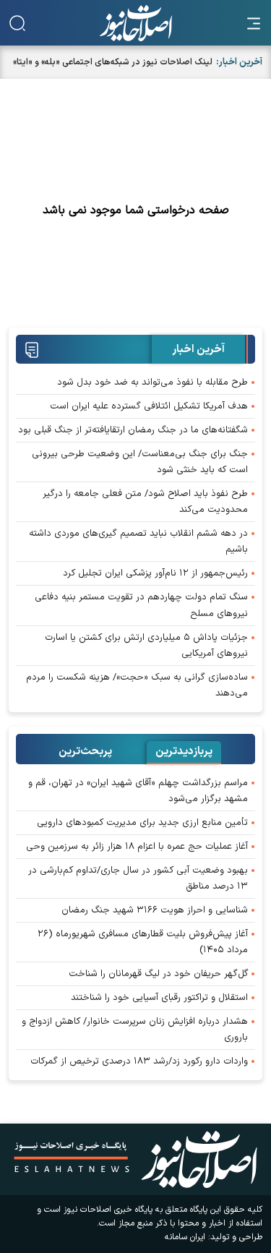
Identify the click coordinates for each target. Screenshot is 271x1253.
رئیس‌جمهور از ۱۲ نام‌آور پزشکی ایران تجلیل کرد (155, 573)
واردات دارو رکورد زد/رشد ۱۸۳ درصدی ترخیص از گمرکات (139, 1061)
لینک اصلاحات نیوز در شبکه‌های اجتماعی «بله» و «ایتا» (112, 62)
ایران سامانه (185, 1237)
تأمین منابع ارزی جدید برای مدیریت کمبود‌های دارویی (142, 823)
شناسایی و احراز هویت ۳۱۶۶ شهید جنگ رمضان (154, 910)
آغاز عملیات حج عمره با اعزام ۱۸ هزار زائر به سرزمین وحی (137, 846)
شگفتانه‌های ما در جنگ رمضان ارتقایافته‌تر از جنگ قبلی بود (133, 430)
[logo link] (136, 23)
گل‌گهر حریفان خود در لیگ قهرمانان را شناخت (158, 974)
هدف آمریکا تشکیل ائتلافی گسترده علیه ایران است (149, 406)
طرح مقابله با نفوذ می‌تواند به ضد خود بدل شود (152, 382)
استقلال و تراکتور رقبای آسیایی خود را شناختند (159, 998)
